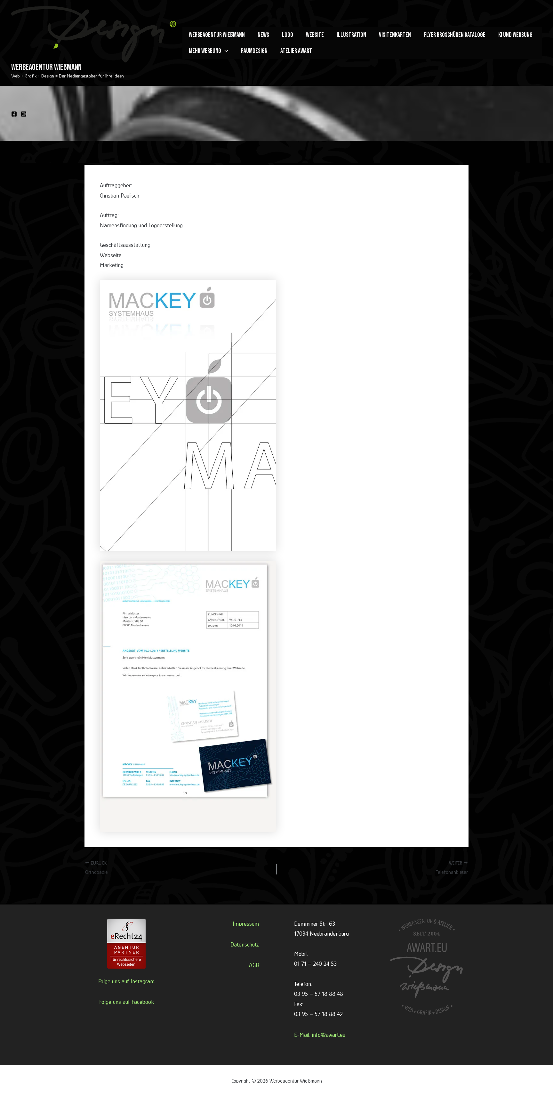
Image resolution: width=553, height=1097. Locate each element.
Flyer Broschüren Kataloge (454, 35)
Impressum (246, 923)
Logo (287, 35)
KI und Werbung (515, 35)
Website (315, 35)
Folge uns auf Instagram (126, 981)
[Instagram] (24, 114)
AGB (254, 965)
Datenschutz (244, 944)
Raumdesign (254, 51)
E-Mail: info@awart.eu (319, 1034)
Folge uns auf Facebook (126, 1001)
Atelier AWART (296, 51)
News (263, 35)
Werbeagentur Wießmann (46, 67)
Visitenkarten (395, 35)
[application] (224, 51)
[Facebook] (14, 114)
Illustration (351, 35)
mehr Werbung (205, 51)
